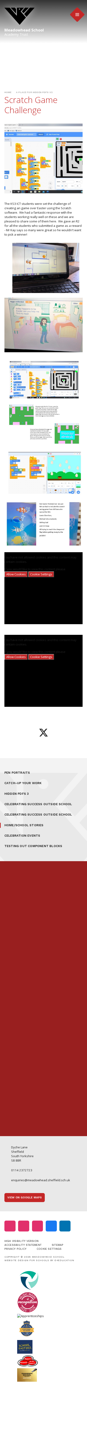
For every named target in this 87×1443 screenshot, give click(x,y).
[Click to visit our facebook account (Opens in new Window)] (51, 1226)
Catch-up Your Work (23, 783)
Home (8, 92)
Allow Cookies (16, 574)
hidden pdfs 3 (16, 793)
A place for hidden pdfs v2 (34, 92)
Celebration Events (22, 835)
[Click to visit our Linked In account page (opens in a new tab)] (65, 1226)
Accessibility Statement (23, 1245)
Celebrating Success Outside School (38, 804)
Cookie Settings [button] (49, 1248)
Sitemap (58, 1245)
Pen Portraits (17, 772)
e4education (64, 1260)
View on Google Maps (24, 1197)
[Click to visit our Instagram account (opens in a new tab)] (10, 1226)
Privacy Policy (15, 1248)
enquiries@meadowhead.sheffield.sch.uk (40, 1180)
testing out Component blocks (33, 846)
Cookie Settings (41, 574)
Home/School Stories (24, 825)
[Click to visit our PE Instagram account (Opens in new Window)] (23, 1226)
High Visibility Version (21, 1241)
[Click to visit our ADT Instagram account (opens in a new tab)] (37, 1226)
